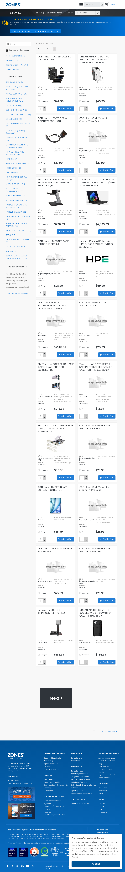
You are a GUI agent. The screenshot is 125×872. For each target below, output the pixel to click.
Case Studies (104, 766)
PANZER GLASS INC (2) (16, 212)
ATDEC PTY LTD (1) (14, 105)
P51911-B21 (83, 274)
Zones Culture (76, 758)
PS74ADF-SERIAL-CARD (45, 397)
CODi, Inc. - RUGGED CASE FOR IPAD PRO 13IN (55, 58)
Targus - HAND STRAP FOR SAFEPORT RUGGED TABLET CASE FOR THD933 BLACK (95, 367)
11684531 (82, 465)
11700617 (41, 342)
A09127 (40, 520)
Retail (101, 793)
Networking (48, 761)
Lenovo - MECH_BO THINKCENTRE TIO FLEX (51, 611)
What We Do (76, 767)
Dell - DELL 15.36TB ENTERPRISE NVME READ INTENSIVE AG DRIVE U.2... (53, 305)
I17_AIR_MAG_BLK (86, 151)
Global (101, 799)
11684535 (82, 588)
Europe (101, 806)
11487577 (41, 465)
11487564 (41, 403)
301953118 (41, 588)
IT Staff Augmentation (79, 774)
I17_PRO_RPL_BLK (45, 581)
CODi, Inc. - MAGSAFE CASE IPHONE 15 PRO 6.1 (53, 242)
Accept (96, 864)
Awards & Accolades (107, 761)
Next (55, 698)
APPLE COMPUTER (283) (17, 94)
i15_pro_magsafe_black (45, 274)
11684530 (41, 280)
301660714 (83, 219)
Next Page (112, 732)
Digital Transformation (79, 782)
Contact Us (13, 776)
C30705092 (42, 89)
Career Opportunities (52, 782)
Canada (102, 804)
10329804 (83, 280)
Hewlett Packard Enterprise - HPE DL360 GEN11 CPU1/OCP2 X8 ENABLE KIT (96, 244)
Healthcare (103, 791)
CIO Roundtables (105, 769)
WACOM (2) (11, 251)
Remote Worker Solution (80, 779)
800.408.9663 (13, 780)
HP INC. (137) (11, 159)
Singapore (103, 812)
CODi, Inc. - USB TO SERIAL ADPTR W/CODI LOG (53, 119)
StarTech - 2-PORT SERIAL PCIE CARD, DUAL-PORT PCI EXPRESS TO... (55, 428)
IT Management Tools (54, 796)
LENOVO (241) (12, 172)
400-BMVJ (42, 335)
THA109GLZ (83, 397)
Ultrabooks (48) (12, 69)
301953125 (83, 157)
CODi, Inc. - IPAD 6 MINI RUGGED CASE (92, 304)
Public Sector (104, 788)
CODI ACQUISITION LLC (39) (18, 114)
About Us (48, 775)
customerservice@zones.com (20, 783)
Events (101, 772)
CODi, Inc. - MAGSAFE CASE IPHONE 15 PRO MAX (94, 550)
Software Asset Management (82, 793)
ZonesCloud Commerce (54, 806)
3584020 (41, 219)
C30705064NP (85, 335)
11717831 (41, 526)
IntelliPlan (47, 809)
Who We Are (76, 754)
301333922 (83, 403)
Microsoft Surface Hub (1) (16, 200)
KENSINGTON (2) (13, 168)
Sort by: (77, 13)
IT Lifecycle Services (51, 769)
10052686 (83, 649)
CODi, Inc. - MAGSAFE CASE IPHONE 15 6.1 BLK (94, 427)
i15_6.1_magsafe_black (86, 459)
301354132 (83, 342)
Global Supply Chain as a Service (83, 785)
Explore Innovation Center (109, 775)
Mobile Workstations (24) (16, 56)
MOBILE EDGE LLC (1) (15, 184)
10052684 (83, 96)
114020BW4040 (85, 643)
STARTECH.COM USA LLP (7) (18, 231)
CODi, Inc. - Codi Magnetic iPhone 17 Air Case (94, 119)
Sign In (114, 4)
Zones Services (77, 771)
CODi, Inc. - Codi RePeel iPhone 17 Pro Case (55, 550)
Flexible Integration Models (54, 815)
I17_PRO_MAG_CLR (86, 520)
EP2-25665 (83, 212)
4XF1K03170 (42, 643)
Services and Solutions (54, 754)
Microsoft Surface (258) (16, 196)
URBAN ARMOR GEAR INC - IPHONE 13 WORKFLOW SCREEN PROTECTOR (94, 59)
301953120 (83, 526)
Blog (100, 764)
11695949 (41, 96)
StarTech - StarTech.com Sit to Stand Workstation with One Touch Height (55, 182)
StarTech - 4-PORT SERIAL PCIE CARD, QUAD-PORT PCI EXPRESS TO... (56, 367)
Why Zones (48, 779)
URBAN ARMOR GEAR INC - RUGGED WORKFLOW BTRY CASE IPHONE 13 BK (95, 613)
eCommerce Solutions (52, 801)
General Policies (51, 866)
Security (47, 766)
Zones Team (75, 761)
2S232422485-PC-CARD (45, 459)
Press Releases (104, 778)
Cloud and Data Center (53, 758)
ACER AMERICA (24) (15, 82)
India (100, 809)
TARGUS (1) (11, 235)
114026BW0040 (85, 89)
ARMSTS (41, 212)
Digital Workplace (51, 764)
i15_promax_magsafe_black (87, 582)
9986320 (41, 649)
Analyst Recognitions (107, 758)
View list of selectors (17, 294)
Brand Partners (78, 799)
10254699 (41, 157)
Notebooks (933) (13, 60)
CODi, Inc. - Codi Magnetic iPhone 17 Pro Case (94, 488)
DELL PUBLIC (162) (14, 119)
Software (74, 788)
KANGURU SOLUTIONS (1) (17, 163)
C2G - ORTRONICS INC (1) (17, 110)
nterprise (47, 812)
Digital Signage (77, 791)
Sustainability (49, 791)
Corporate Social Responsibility (56, 785)
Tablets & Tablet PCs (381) (17, 65)
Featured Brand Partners (80, 804)
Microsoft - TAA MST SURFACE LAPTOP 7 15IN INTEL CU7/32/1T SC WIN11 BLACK (97, 182)
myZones (47, 804)
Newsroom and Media (109, 754)
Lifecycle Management (80, 777)
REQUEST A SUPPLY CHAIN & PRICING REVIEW (35, 31)
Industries (103, 783)
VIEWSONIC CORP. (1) (15, 247)
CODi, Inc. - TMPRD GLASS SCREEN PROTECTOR (52, 488)
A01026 (40, 151)
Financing (47, 788)
